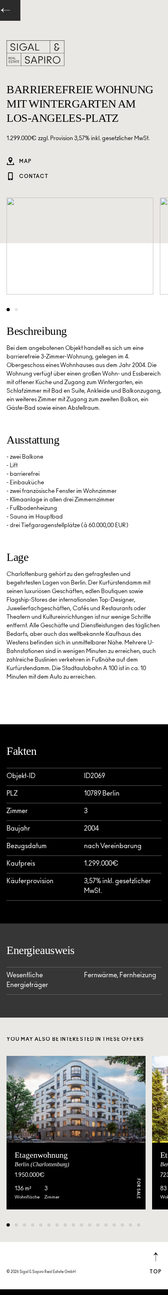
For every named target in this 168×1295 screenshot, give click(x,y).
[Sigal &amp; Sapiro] (35, 53)
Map (24, 161)
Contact (33, 176)
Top (155, 1272)
